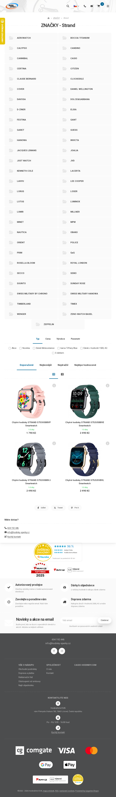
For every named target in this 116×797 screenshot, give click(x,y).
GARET (20, 130)
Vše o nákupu (26, 665)
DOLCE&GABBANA (80, 99)
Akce (14, 348)
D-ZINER (21, 109)
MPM (73, 222)
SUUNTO (21, 283)
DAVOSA (21, 99)
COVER (20, 89)
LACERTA (75, 171)
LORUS (20, 191)
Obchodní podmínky (28, 669)
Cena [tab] (48, 339)
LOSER (73, 191)
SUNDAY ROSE (77, 283)
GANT (73, 119)
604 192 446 (13, 528)
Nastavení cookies (66, 791)
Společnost (53, 665)
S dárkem (59, 353)
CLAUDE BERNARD (26, 79)
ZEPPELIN (49, 324)
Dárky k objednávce (82, 585)
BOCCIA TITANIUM (79, 38)
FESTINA (21, 119)
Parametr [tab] (75, 339)
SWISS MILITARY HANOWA (84, 293)
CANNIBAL (22, 58)
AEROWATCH (24, 38)
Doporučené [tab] (27, 365)
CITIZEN (74, 68)
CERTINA (21, 68)
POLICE (74, 242)
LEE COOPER (77, 181)
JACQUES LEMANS (26, 150)
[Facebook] (54, 651)
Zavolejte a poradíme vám (30, 599)
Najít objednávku (26, 685)
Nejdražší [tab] (63, 365)
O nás (49, 669)
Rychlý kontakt (14, 536)
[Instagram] (62, 651)
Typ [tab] (37, 339)
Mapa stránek (48, 791)
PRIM (19, 252)
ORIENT (21, 242)
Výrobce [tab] (61, 339)
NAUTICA (22, 232)
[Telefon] (84, 6)
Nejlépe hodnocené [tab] (85, 365)
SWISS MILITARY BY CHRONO (32, 293)
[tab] (53, 374)
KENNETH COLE (25, 171)
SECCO (20, 273)
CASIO (73, 58)
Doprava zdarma (81, 599)
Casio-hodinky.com (85, 665)
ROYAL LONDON (78, 263)
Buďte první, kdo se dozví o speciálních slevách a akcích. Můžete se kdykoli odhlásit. (35, 626)
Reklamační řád (26, 677)
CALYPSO (22, 48)
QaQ (72, 252)
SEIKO (73, 273)
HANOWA (22, 140)
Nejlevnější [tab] (46, 365)
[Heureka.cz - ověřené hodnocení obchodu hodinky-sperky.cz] (58, 552)
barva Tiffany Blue (69, 348)
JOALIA (74, 150)
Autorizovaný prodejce (28, 584)
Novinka (26, 348)
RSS (57, 791)
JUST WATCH (24, 160)
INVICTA (74, 140)
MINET (20, 222)
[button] (41, 508)
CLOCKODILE (77, 79)
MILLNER (75, 212)
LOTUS (20, 201)
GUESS (74, 130)
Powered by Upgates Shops (87, 791)
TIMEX (73, 304)
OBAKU (74, 232)
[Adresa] (58, 703)
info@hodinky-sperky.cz (18, 532)
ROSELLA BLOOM (26, 263)
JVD (72, 160)
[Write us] (58, 728)
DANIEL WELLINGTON (81, 89)
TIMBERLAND (24, 304)
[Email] (91, 6)
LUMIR (20, 212)
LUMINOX (75, 201)
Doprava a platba (26, 673)
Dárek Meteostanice (45, 348)
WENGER (21, 314)
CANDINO (75, 48)
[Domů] (12, 6)
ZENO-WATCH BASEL (81, 314)
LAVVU (20, 181)
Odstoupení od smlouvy (29, 681)
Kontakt (50, 673)
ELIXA (73, 109)
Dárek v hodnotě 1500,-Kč (95, 348)
